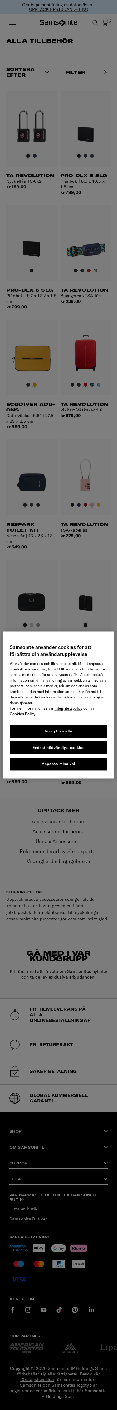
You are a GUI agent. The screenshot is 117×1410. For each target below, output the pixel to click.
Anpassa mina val (58, 764)
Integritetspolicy (68, 708)
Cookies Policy (22, 714)
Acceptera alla (58, 731)
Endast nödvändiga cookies (58, 747)
